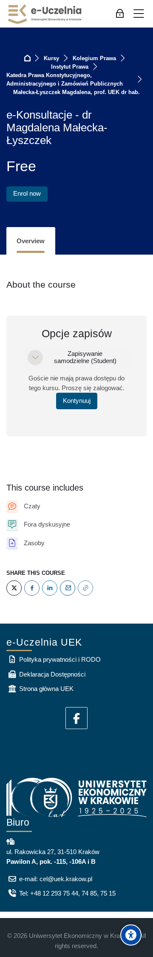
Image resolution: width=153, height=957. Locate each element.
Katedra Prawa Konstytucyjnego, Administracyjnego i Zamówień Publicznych (64, 79)
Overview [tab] (31, 240)
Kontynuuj (77, 400)
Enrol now (27, 193)
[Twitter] (14, 588)
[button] (35, 357)
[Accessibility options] (131, 935)
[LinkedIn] (49, 588)
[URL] (85, 588)
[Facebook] (32, 588)
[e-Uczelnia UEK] (45, 14)
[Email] (67, 588)
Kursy (51, 58)
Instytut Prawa (69, 67)
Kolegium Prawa (94, 58)
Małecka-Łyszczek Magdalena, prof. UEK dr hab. (76, 92)
